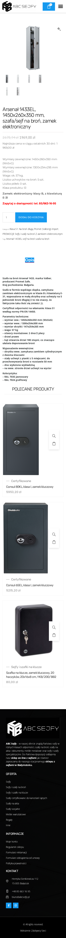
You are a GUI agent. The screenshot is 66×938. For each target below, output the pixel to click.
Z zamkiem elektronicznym (49, 233)
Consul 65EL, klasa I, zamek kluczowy (29, 585)
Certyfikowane (21, 481)
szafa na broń (42, 238)
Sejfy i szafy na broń (25, 233)
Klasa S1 (14, 229)
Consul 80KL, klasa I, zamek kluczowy (29, 487)
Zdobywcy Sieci (38, 930)
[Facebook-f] (9, 905)
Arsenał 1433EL (14, 238)
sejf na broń (29, 238)
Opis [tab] (29, 259)
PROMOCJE (8, 233)
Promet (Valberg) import (46, 229)
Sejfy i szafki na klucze (26, 667)
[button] (60, 6)
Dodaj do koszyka (31, 217)
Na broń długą (26, 229)
